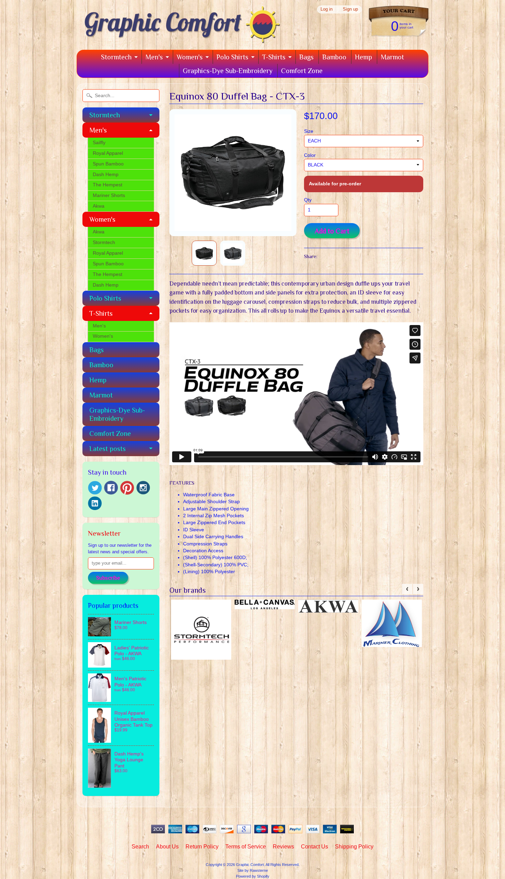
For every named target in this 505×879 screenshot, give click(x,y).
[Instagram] (143, 488)
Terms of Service (245, 846)
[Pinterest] (127, 488)
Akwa (98, 206)
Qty (308, 200)
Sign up (350, 9)
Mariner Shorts (109, 195)
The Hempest (107, 184)
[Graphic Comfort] (180, 40)
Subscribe (108, 578)
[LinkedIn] (95, 503)
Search (140, 846)
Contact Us (314, 846)
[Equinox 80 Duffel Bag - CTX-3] (204, 253)
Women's (190, 57)
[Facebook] (111, 488)
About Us (167, 846)
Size (308, 131)
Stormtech (116, 57)
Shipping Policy (354, 846)
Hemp (363, 57)
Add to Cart (332, 231)
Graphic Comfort (250, 865)
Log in (327, 9)
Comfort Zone (302, 70)
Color (310, 155)
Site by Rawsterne (252, 870)
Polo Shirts (232, 57)
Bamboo (334, 57)
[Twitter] (95, 488)
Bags (306, 57)
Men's (154, 57)
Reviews (283, 846)
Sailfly (99, 142)
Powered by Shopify (252, 876)
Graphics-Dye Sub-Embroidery (227, 70)
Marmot (392, 57)
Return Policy (202, 846)
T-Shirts (273, 57)
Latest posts (107, 448)
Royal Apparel (108, 153)
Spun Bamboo (108, 163)
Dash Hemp (106, 174)
